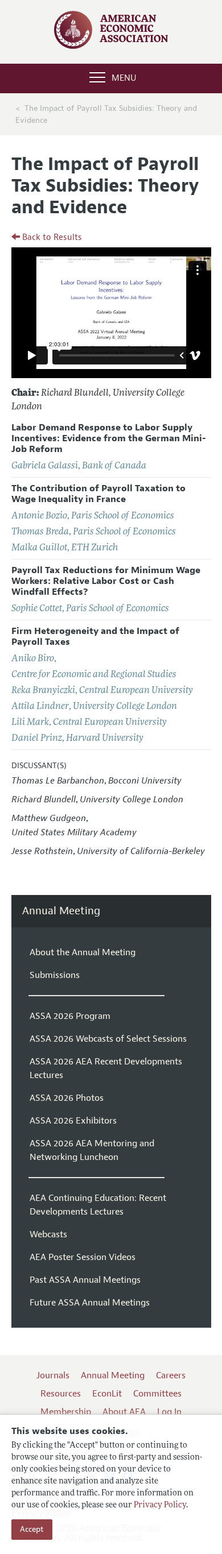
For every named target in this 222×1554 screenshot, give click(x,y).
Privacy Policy (160, 1505)
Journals (52, 1375)
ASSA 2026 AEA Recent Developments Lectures (106, 1068)
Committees (157, 1393)
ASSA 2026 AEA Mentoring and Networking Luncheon (92, 1150)
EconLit (107, 1393)
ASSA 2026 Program (70, 1016)
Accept (32, 1529)
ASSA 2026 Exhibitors (73, 1120)
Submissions (55, 975)
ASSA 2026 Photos (67, 1098)
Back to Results (51, 237)
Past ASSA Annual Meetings (85, 1280)
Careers (171, 1375)
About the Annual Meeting (82, 952)
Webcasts (48, 1234)
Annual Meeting (61, 911)
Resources (60, 1393)
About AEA (124, 1412)
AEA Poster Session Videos (82, 1257)
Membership (65, 1412)
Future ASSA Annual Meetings (90, 1302)
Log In (169, 1412)
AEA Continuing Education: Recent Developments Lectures (98, 1204)
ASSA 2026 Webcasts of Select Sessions (108, 1039)
